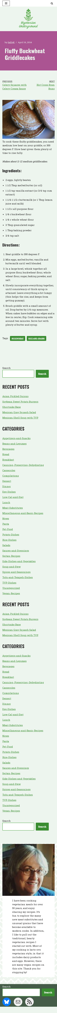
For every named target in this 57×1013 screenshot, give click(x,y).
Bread (5, 454)
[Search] (52, 3)
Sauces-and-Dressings (15, 550)
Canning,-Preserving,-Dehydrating (23, 465)
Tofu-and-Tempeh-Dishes (17, 577)
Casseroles (8, 470)
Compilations (10, 475)
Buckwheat (18, 338)
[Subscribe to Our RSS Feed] (29, 1002)
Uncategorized (11, 588)
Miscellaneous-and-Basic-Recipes (22, 513)
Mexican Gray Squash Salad (19, 412)
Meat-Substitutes (12, 507)
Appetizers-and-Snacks (16, 438)
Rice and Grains (36, 338)
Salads (6, 545)
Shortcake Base (11, 407)
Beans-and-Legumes (14, 443)
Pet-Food (7, 529)
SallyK (11, 42)
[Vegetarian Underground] (28, 19)
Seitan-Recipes (11, 555)
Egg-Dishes (9, 491)
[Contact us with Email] (18, 1002)
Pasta (5, 523)
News (5, 518)
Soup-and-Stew (11, 566)
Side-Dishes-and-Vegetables (19, 561)
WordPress (39, 1009)
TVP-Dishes (9, 582)
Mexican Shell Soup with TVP (20, 417)
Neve (14, 1009)
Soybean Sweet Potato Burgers (20, 401)
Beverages (8, 449)
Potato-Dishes (10, 534)
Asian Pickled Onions (15, 396)
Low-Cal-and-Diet (12, 497)
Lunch (6, 502)
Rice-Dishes (9, 539)
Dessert (6, 481)
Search (6, 367)
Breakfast (8, 459)
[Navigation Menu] (6, 3)
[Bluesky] (6, 1002)
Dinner (6, 486)
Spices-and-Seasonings (16, 572)
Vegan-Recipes (11, 593)
